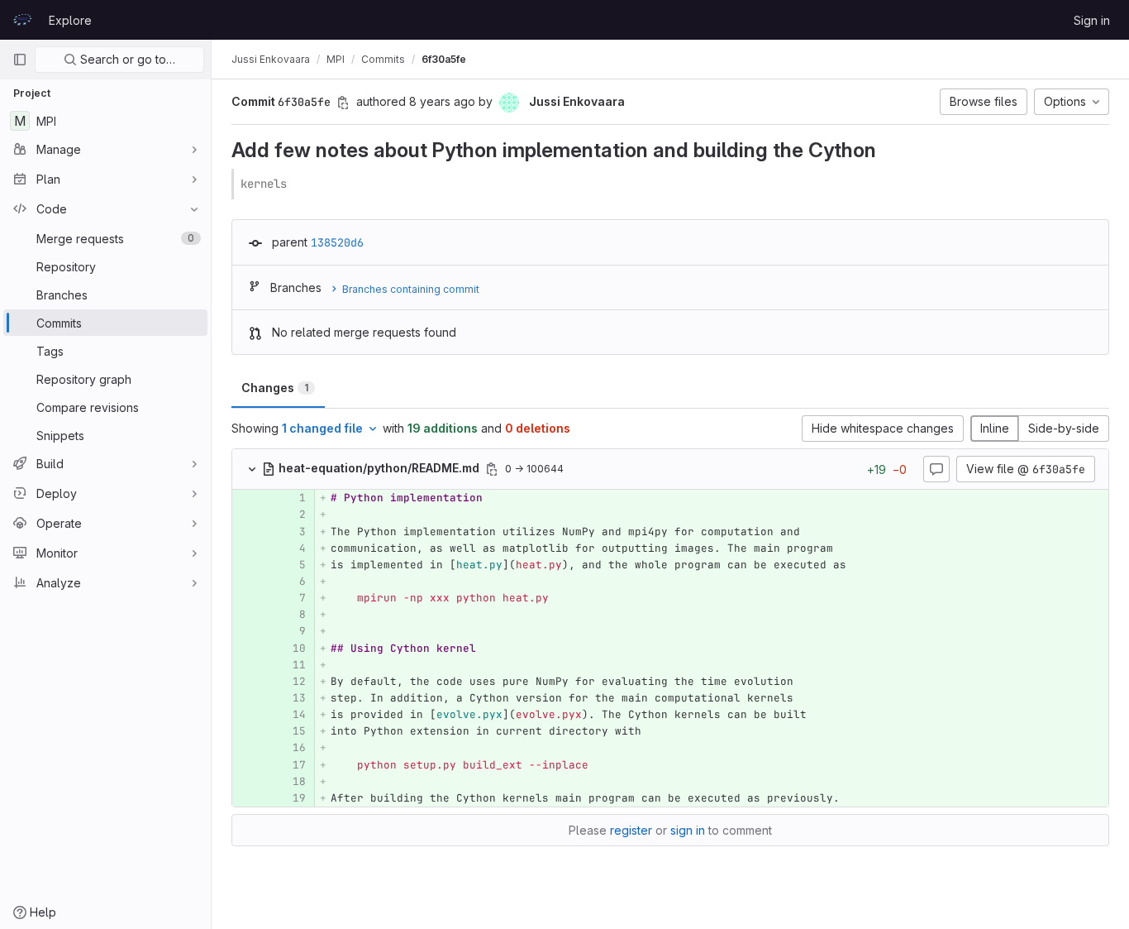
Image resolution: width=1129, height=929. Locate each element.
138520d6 (337, 242)
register (631, 830)
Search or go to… (126, 59)
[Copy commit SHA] (343, 103)
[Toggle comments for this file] (936, 469)
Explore (70, 20)
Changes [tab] (274, 388)
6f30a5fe (444, 59)
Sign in (1092, 20)
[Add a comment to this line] (232, 498)
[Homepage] (22, 20)
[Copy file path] (492, 469)
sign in (687, 830)
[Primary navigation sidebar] (20, 59)
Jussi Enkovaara (270, 59)
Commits (383, 59)
